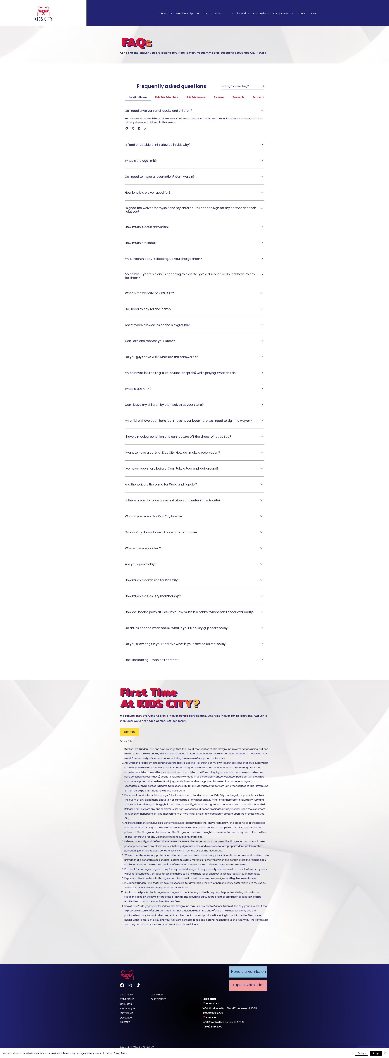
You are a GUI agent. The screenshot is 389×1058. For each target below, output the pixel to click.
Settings (362, 1053)
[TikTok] (138, 985)
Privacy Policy (120, 1053)
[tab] (138, 97)
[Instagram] (130, 985)
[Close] (385, 1053)
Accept (376, 1053)
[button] (184, 13)
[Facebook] (122, 985)
